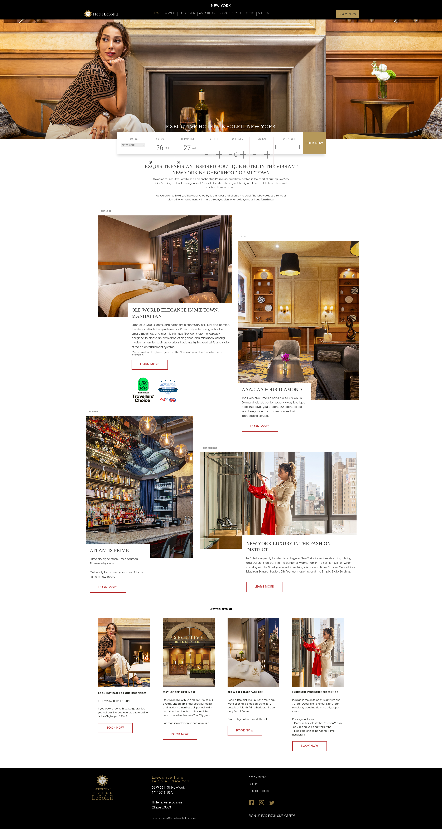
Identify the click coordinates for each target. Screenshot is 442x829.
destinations (258, 778)
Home (157, 13)
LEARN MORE (149, 364)
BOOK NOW (347, 14)
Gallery (264, 13)
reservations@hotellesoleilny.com (174, 818)
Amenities (206, 13)
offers (253, 784)
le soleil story (259, 791)
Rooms (170, 13)
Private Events (230, 13)
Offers (249, 13)
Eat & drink (187, 13)
